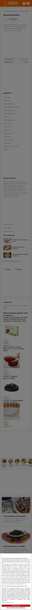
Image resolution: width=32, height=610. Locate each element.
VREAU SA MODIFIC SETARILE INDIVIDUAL (16, 607)
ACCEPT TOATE (16, 605)
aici (2, 576)
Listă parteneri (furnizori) (7, 602)
